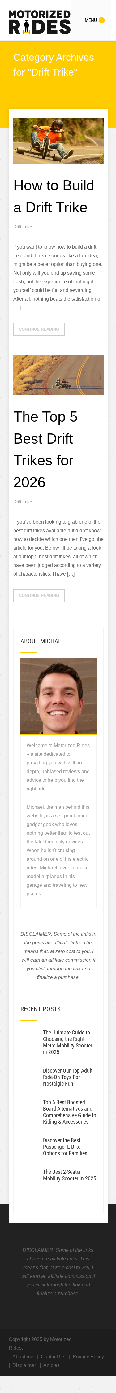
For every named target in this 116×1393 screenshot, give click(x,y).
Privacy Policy (88, 1356)
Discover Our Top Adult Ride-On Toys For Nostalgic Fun (67, 1077)
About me (22, 1356)
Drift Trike (22, 226)
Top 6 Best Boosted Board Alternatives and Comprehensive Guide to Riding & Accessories (69, 1112)
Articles (51, 1365)
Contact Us (53, 1356)
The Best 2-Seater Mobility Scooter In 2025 (69, 1175)
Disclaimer (24, 1365)
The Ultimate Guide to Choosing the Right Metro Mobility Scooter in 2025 (67, 1042)
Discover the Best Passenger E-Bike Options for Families (65, 1146)
